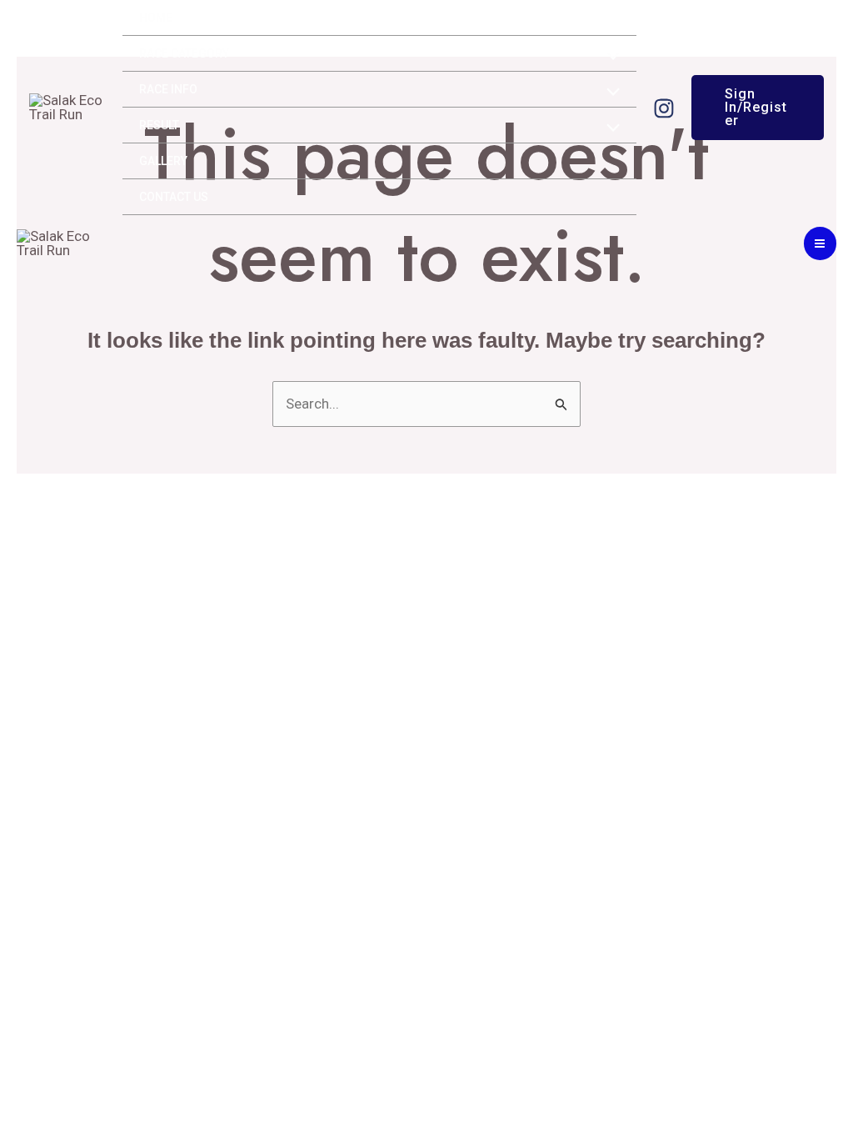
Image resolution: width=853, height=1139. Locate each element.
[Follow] (664, 108)
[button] (757, 107)
